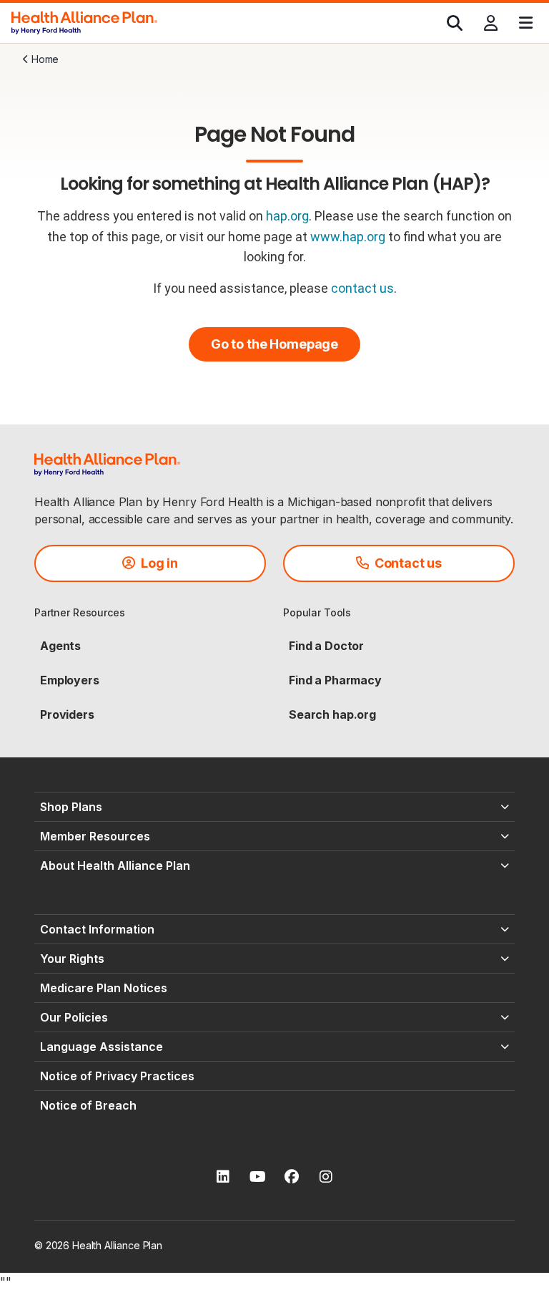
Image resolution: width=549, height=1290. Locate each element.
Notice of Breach (88, 1105)
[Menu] (525, 23)
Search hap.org (332, 714)
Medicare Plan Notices (103, 988)
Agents (60, 646)
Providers (67, 714)
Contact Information (97, 929)
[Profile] (490, 23)
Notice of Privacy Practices (117, 1076)
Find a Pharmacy (335, 680)
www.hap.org (347, 236)
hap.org (287, 215)
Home (45, 59)
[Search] (454, 23)
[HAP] (84, 21)
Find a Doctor (326, 646)
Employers (69, 680)
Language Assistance (101, 1046)
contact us (362, 288)
